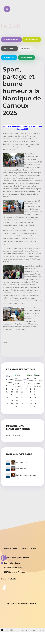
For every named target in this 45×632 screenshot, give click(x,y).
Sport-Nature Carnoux (26, 604)
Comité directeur (12, 39)
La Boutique (27, 57)
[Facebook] (4, 587)
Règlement (10, 48)
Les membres (33, 39)
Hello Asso (10, 57)
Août (25, 379)
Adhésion (26, 48)
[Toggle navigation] (7, 9)
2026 (24, 382)
